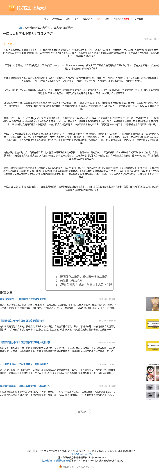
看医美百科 (87, 18)
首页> (22, 27)
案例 (107, 18)
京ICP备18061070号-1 (82, 454)
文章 (99, 18)
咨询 (76, 18)
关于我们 (139, 18)
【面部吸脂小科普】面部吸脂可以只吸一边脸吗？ (25, 342)
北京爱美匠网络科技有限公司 (56, 460)
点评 (68, 18)
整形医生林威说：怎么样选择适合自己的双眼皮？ (25, 386)
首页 (46, 18)
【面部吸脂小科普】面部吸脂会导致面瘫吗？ (23, 320)
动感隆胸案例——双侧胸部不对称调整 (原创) (23, 299)
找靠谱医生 (57, 18)
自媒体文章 (122, 18)
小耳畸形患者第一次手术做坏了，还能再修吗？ (24, 364)
